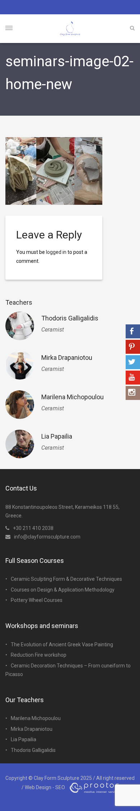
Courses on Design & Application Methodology (63, 590)
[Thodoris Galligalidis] (19, 326)
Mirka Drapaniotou (66, 357)
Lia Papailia (56, 436)
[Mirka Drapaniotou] (19, 365)
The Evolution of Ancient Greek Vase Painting (62, 644)
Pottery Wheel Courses (36, 600)
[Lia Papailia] (19, 444)
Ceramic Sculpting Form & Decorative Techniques (66, 579)
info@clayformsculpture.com (47, 537)
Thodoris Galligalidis (69, 318)
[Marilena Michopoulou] (19, 404)
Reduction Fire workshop (38, 655)
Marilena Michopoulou (72, 397)
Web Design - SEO (45, 787)
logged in (56, 252)
